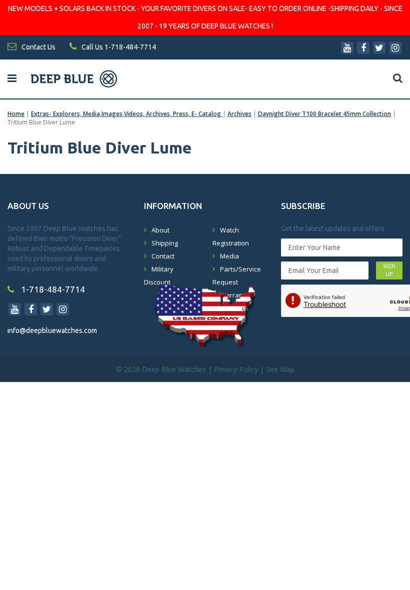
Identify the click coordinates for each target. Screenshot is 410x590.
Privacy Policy (236, 369)
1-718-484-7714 (52, 289)
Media (229, 256)
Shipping (165, 243)
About (161, 230)
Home (16, 114)
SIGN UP (389, 270)
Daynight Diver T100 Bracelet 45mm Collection (324, 114)
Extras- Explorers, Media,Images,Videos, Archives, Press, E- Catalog (126, 114)
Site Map (280, 369)
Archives (240, 114)
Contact (163, 256)
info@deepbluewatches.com (52, 330)
